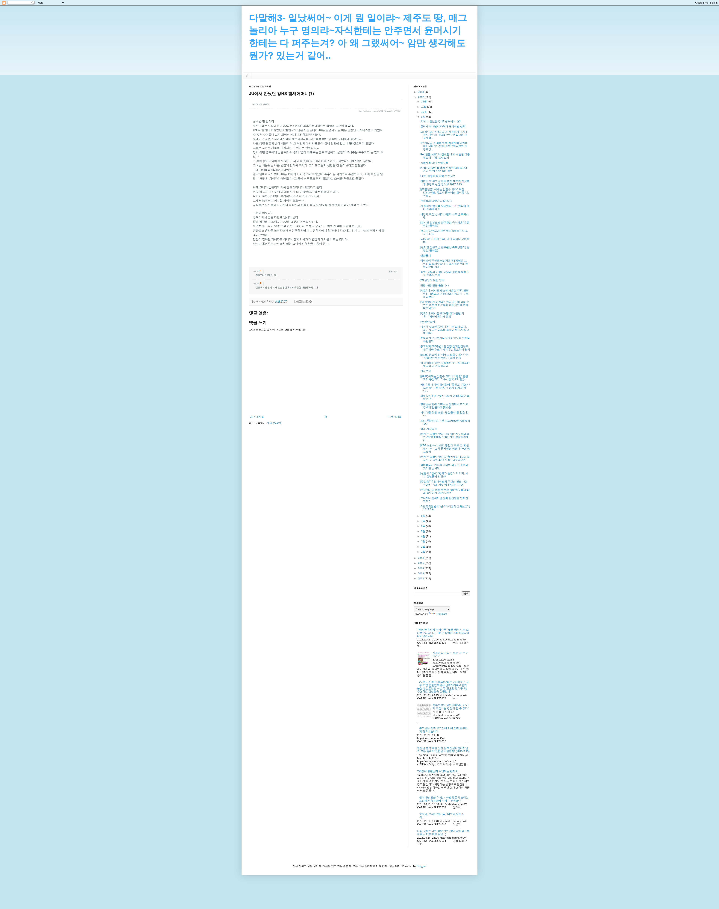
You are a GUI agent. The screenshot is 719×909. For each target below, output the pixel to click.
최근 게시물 (257, 416)
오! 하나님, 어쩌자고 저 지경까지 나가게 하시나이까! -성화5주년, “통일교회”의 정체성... (444, 135)
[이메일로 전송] (296, 301)
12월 (424, 101)
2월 (423, 546)
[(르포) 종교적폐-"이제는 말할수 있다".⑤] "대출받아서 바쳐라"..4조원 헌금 (444, 356)
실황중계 (425, 255)
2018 (421, 91)
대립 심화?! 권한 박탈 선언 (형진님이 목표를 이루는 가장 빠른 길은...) (443, 832)
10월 (424, 111)
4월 (423, 536)
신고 (395, 271)
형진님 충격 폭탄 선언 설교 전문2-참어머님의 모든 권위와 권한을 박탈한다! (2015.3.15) (443, 750)
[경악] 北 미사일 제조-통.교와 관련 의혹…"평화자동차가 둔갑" (442, 315)
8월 (423, 515)
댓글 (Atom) (274, 422)
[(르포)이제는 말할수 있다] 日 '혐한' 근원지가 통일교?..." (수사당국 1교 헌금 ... (444, 378)
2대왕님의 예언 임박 (432, 280)
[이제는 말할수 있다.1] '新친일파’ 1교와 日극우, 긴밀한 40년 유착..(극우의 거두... (445, 458)
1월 (423, 551)
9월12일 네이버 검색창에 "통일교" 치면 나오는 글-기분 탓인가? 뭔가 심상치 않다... (445, 387)
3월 (423, 541)
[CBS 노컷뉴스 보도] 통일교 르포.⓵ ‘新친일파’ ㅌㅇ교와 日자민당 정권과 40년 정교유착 (445, 448)
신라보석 (425, 370)
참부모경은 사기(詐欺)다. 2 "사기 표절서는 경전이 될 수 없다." (451, 707)
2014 (421, 568)
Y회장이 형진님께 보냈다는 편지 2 (437, 771)
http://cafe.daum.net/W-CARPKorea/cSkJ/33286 (380, 111)
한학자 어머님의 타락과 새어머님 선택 (442, 126)
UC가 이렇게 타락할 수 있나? (437, 176)
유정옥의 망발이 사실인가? (436, 200)
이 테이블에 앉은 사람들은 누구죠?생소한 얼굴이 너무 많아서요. (444, 364)
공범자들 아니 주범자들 (434, 162)
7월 (423, 520)
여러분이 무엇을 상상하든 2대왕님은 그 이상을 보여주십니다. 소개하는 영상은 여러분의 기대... (444, 263)
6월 (423, 526)
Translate (441, 613)
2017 (421, 97)
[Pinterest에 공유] (310, 301)
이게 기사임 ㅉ (429, 428)
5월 (423, 531)
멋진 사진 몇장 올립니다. (435, 285)
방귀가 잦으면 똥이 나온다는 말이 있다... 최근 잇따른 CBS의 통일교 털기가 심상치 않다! (444, 329)
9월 (423, 116)
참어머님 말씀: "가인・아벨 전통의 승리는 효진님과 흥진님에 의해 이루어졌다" (443, 799)
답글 (390, 271)
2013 (421, 573)
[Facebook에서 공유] (307, 301)
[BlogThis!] (300, 301)
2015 (421, 563)
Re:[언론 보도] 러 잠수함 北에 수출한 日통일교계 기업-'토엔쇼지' (445, 156)
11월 (424, 106)
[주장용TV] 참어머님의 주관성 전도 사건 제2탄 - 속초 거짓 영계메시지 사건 (444, 483)
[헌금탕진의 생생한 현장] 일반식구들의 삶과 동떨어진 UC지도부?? (444, 491)
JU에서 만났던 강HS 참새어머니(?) (441, 121)
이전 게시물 (395, 416)
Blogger (421, 866)
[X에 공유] (303, 301)
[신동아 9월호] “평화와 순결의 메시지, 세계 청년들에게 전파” (444, 475)
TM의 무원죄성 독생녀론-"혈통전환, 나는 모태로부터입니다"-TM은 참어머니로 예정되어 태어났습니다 (443, 632)
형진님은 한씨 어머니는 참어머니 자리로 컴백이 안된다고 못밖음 (444, 406)
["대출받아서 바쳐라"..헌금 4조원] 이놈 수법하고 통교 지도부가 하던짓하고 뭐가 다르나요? (444, 305)
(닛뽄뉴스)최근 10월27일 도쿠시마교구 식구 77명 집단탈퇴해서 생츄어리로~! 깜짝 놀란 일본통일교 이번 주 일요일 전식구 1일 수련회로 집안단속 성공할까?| (443, 687)
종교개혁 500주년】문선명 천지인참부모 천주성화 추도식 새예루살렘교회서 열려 (445, 348)
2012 (421, 578)
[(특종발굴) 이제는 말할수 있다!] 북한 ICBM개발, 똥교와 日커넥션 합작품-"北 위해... (444, 192)
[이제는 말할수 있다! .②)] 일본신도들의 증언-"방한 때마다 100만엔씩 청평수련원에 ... (444, 437)
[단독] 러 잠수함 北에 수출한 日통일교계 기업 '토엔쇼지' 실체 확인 (444, 169)
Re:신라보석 (427, 321)
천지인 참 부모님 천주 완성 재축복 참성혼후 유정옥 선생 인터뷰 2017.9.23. (444, 183)
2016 (421, 558)
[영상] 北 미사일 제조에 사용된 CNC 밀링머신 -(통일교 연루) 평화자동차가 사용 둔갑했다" (444, 293)
